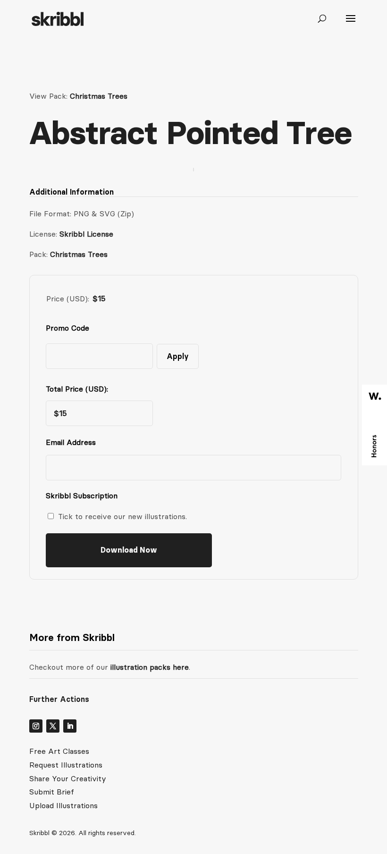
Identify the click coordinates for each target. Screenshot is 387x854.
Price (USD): (67, 298)
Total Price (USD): (77, 388)
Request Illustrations (65, 764)
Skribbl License (86, 234)
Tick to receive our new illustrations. (122, 516)
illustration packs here (148, 667)
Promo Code (67, 328)
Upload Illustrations (63, 805)
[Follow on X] (52, 726)
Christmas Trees (98, 96)
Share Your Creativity (67, 778)
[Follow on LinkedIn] (69, 726)
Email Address (73, 442)
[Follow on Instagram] (35, 726)
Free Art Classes (59, 751)
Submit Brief (51, 791)
